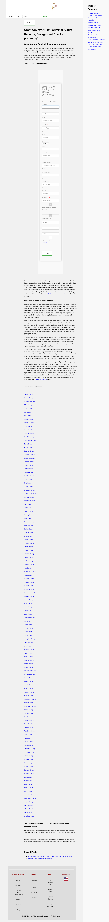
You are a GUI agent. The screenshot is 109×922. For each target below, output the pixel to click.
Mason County (28, 667)
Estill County (28, 508)
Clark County (28, 479)
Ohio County (28, 717)
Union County (28, 795)
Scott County (28, 763)
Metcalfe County (29, 692)
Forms (18, 899)
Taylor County (28, 777)
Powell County (28, 741)
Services (10, 16)
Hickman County (29, 578)
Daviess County (29, 497)
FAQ (34, 887)
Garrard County (28, 532)
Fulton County (28, 525)
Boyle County (28, 430)
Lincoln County (28, 635)
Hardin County (28, 557)
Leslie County (28, 624)
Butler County (28, 447)
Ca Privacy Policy (50, 882)
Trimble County (28, 787)
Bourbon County (29, 422)
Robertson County (29, 748)
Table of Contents (93, 22)
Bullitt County (28, 444)
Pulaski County (28, 745)
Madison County (29, 649)
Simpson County (29, 770)
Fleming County (29, 515)
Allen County (28, 405)
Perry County (28, 734)
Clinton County (28, 486)
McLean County (29, 678)
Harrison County (29, 564)
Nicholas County (29, 713)
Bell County (27, 415)
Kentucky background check (56, 294)
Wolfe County (28, 812)
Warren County (28, 791)
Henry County (28, 575)
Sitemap (34, 897)
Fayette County (28, 511)
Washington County (30, 798)
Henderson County (30, 571)
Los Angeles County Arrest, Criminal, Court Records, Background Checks (50, 856)
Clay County (28, 483)
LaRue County (28, 610)
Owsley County (28, 727)
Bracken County (29, 433)
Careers (18, 905)
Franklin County (29, 522)
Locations (34, 892)
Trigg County (28, 784)
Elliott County (28, 504)
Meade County (28, 681)
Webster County (29, 805)
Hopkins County (29, 582)
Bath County (28, 412)
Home (18, 880)
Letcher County (28, 628)
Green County (28, 546)
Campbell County (29, 458)
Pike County (28, 738)
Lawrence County (29, 617)
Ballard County (28, 398)
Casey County (28, 472)
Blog (18, 16)
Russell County (28, 759)
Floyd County (28, 518)
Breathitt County (29, 437)
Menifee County (29, 685)
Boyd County (28, 426)
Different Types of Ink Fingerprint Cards (40, 858)
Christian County (29, 476)
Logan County (28, 642)
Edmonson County (29, 500)
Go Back (29, 23)
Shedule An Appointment (19, 892)
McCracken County (30, 671)
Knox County (28, 607)
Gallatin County (28, 529)
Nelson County (28, 710)
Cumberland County (30, 493)
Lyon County (28, 646)
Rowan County (28, 756)
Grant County (28, 536)
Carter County (28, 469)
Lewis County (28, 632)
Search (45, 16)
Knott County (28, 603)
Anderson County (29, 401)
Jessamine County (29, 593)
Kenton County (28, 600)
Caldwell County (29, 451)
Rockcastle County (30, 752)
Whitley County (28, 809)
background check (41, 379)
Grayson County (29, 543)
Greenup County (29, 554)
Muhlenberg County (30, 706)
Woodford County (29, 816)
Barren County (28, 394)
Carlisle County (28, 461)
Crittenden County (29, 490)
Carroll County (28, 465)
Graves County (28, 539)
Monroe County (28, 695)
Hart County (27, 568)
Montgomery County (30, 699)
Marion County (28, 656)
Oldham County (29, 720)
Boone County (28, 419)
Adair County (28, 408)
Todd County (28, 780)
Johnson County (29, 596)
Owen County (28, 724)
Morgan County (28, 702)
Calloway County (29, 454)
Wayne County (28, 802)
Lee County (27, 621)
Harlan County (28, 561)
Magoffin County (29, 653)
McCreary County (29, 674)
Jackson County (29, 585)
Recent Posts (92, 49)
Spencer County (29, 773)
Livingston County (29, 639)
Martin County (28, 663)
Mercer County (28, 688)
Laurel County (28, 614)
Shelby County (28, 766)
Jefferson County (29, 589)
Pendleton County (29, 731)
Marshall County (29, 660)
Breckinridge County (30, 440)
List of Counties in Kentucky (96, 39)
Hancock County (29, 550)
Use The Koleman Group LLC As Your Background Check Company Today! (95, 44)
